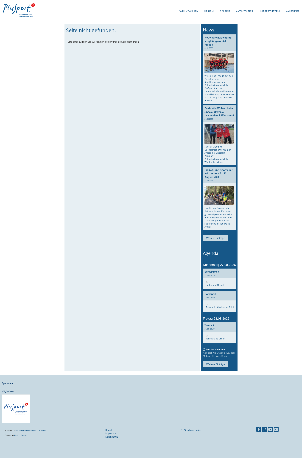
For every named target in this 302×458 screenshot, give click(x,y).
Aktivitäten (244, 11)
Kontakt (109, 430)
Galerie (224, 11)
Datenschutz (111, 436)
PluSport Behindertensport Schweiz (30, 430)
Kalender (292, 11)
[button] (219, 279)
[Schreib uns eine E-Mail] (276, 430)
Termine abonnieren (216, 349)
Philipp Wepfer (20, 435)
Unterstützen (269, 11)
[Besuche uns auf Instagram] (264, 430)
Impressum (111, 433)
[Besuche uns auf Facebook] (258, 430)
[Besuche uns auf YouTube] (270, 430)
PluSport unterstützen (192, 430)
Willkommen (189, 11)
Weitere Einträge (215, 238)
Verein (209, 11)
